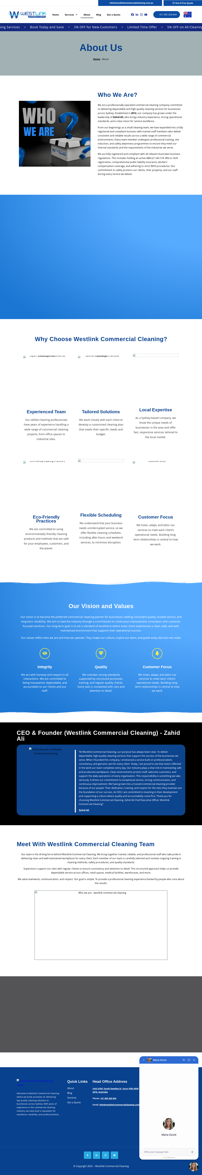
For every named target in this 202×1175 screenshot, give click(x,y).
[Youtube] (145, 14)
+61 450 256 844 (108, 1098)
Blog (98, 14)
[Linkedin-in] (136, 14)
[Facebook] (132, 14)
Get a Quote (113, 14)
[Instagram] (141, 14)
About (87, 14)
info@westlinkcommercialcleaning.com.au (121, 1104)
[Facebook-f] (87, 1155)
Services (69, 14)
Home (55, 14)
